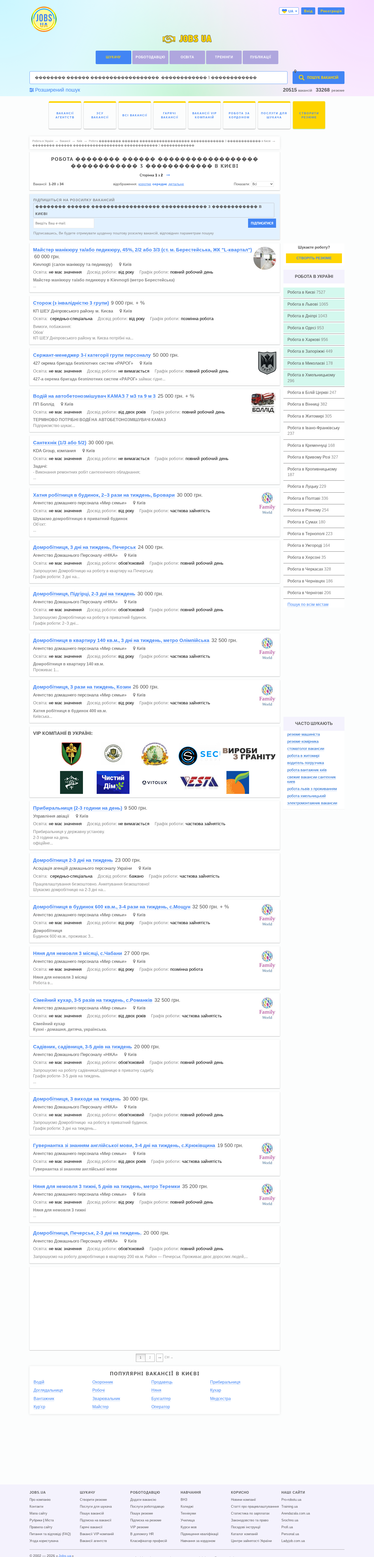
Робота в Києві (301, 292)
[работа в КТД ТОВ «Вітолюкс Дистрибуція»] (154, 782)
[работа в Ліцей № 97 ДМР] (154, 754)
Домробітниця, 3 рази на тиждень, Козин (82, 687)
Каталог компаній (244, 1534)
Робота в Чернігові (305, 593)
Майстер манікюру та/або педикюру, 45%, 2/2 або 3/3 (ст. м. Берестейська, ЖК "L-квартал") (142, 249)
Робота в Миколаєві (306, 363)
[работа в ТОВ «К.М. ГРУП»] (200, 782)
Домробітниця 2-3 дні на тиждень (73, 860)
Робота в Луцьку (303, 486)
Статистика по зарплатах (250, 1513)
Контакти (36, 1506)
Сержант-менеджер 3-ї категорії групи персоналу (92, 355)
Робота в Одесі (302, 328)
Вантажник (44, 1398)
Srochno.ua (289, 1520)
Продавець (161, 1382)
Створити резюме (93, 1500)
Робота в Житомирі (306, 416)
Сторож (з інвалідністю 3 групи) (71, 303)
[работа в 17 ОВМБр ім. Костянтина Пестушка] (71, 754)
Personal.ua (290, 1534)
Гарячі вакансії (91, 1527)
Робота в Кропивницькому (312, 469)
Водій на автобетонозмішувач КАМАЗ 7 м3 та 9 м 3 (94, 396)
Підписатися (262, 223)
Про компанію (40, 1500)
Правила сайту (41, 1527)
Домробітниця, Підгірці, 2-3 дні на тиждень (84, 593)
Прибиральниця (225, 1382)
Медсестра (220, 1398)
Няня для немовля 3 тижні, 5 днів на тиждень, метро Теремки (106, 1186)
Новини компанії (243, 1500)
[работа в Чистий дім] (113, 782)
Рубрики (36, 1520)
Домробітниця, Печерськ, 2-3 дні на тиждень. (87, 1233)
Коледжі (187, 1506)
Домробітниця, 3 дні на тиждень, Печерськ (84, 547)
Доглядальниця (48, 1390)
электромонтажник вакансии (312, 803)
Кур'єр (39, 1407)
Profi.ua (287, 1527)
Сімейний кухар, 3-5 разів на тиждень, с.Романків (92, 1000)
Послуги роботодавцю (147, 1506)
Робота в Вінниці (303, 404)
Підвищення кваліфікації (200, 1534)
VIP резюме (139, 1527)
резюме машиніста (303, 734)
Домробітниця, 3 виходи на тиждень (77, 1099)
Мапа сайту (38, 1513)
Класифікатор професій (148, 1541)
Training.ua (289, 1506)
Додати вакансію (143, 1500)
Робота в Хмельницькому (311, 375)
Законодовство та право (249, 1520)
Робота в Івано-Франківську (313, 428)
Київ (127, 264)
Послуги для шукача (96, 1506)
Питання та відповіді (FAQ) (50, 1534)
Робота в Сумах (303, 522)
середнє (159, 184)
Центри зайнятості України (251, 1541)
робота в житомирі (303, 755)
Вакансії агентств (93, 1541)
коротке (144, 184)
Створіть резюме (314, 258)
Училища (188, 1520)
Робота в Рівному (304, 510)
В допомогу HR (142, 1534)
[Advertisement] (154, 1306)
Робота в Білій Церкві (308, 392)
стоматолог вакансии (305, 748)
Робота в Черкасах (305, 569)
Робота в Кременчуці (307, 445)
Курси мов (189, 1527)
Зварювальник (106, 1398)
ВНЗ (184, 1500)
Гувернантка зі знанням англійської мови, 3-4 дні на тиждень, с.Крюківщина (124, 1145)
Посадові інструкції (246, 1527)
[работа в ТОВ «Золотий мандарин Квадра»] (237, 782)
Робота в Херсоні (304, 557)
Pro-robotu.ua (291, 1500)
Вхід (308, 11)
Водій (39, 1382)
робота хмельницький (306, 796)
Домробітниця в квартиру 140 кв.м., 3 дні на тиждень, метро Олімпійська (121, 640)
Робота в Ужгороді (305, 545)
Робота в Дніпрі (302, 316)
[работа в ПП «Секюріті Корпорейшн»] (213, 754)
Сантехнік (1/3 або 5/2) (59, 442)
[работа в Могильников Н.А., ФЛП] (248, 754)
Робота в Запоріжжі (306, 351)
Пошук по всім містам (307, 604)
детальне (176, 184)
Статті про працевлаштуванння (255, 1506)
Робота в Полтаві (304, 498)
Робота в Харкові (304, 339)
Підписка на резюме (145, 1520)
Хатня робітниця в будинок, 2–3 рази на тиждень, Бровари (104, 495)
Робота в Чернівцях (306, 581)
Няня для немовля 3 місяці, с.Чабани (77, 953)
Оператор (160, 1407)
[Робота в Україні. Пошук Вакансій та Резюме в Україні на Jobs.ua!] (43, 19)
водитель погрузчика (305, 763)
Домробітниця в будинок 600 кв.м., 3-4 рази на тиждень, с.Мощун (111, 906)
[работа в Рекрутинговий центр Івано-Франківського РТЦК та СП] (113, 754)
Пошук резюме (141, 1513)
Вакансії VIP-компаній (97, 1534)
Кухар (215, 1390)
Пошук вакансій (92, 1513)
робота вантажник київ (307, 770)
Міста (49, 1520)
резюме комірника (303, 741)
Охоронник (102, 1382)
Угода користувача (44, 1541)
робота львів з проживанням (312, 789)
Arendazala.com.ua (295, 1513)
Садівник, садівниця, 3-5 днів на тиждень (82, 1046)
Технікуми (188, 1513)
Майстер (100, 1407)
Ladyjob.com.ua (293, 1541)
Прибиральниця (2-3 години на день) (77, 808)
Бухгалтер (161, 1398)
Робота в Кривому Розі (309, 457)
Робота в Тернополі (306, 534)
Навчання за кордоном (198, 1541)
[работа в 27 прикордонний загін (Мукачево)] (71, 782)
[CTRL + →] (159, 1358)
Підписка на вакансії (95, 1520)
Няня (156, 1390)
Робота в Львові (303, 304)
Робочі (98, 1390)
